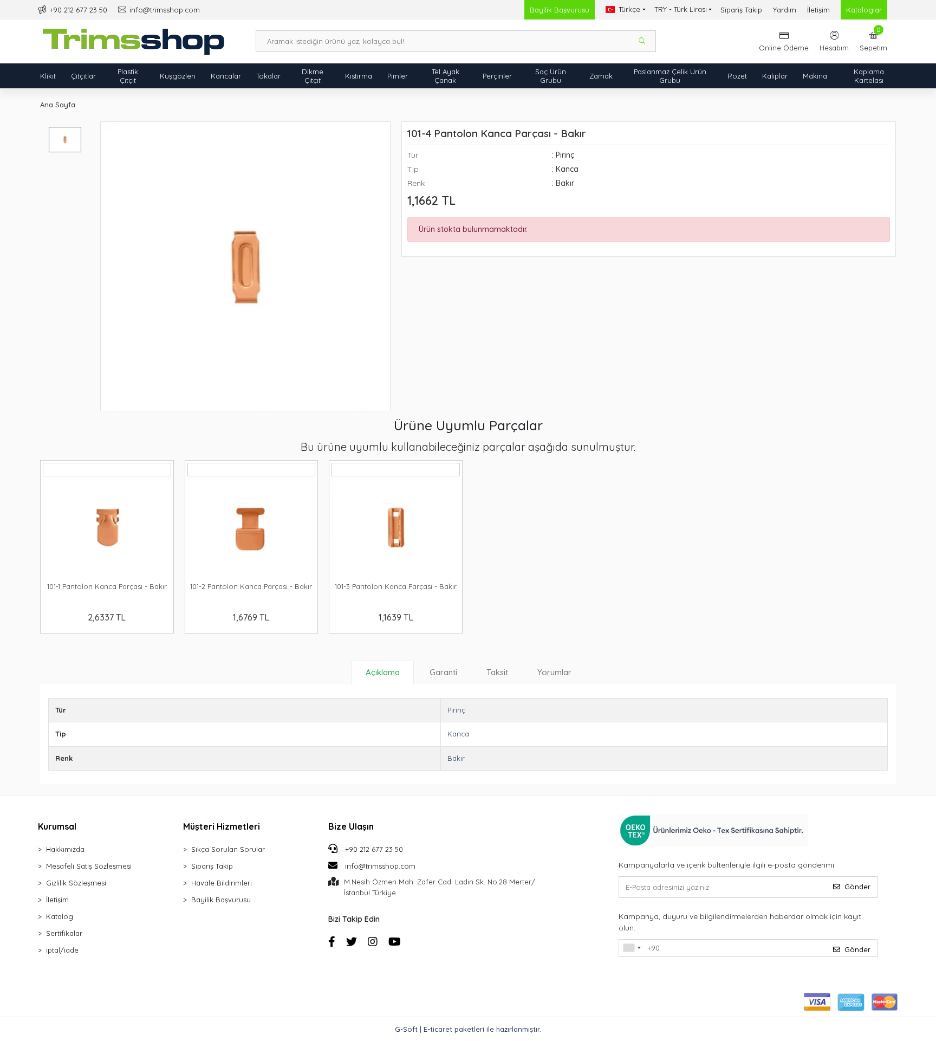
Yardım (784, 9)
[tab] (383, 672)
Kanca (458, 733)
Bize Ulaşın (351, 826)
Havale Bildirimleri (221, 882)
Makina (815, 76)
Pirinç (456, 710)
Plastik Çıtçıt (128, 76)
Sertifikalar (64, 933)
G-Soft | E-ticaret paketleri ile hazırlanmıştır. (468, 1029)
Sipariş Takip (741, 9)
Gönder (857, 886)
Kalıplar (775, 76)
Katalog (59, 916)
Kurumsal (57, 826)
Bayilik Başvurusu (559, 9)
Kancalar (226, 76)
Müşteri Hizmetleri (221, 826)
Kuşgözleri (178, 76)
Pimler (397, 76)
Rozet (737, 76)
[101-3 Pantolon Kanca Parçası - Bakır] (396, 527)
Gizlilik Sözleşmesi (76, 882)
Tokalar (268, 76)
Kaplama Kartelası (869, 76)
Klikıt (48, 76)
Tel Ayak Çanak (445, 76)
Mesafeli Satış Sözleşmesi (89, 866)
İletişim (818, 9)
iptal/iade (62, 950)
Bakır (456, 758)
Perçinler (497, 76)
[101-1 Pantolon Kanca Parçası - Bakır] (107, 527)
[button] (873, 41)
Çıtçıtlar (83, 76)
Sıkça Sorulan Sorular (228, 849)
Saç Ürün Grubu (550, 76)
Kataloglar (864, 9)
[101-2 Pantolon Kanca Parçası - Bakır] (251, 527)
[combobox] (631, 948)
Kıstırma (358, 76)
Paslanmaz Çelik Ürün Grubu (670, 76)
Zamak (601, 76)
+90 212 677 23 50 (373, 849)
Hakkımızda (65, 849)
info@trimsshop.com (380, 866)
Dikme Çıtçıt (312, 76)
